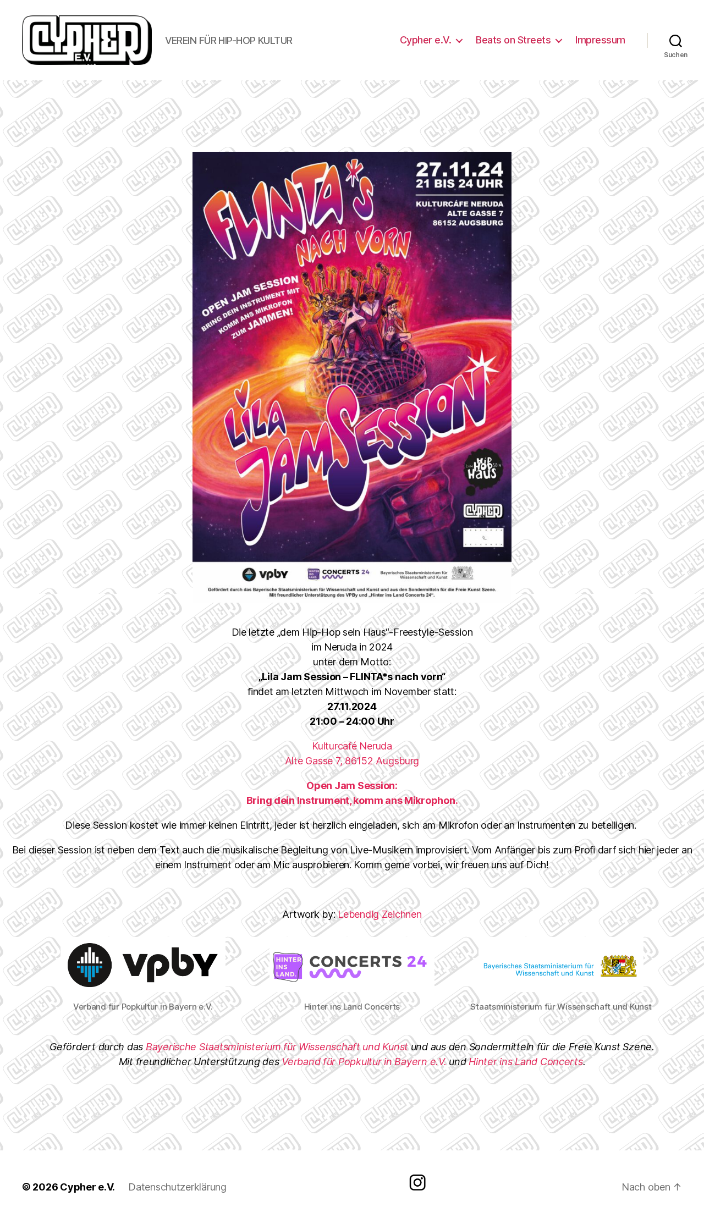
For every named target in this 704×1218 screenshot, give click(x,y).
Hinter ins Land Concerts (526, 1061)
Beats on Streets (513, 40)
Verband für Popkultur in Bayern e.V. (364, 1061)
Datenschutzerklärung (177, 1187)
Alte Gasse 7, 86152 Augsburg (352, 761)
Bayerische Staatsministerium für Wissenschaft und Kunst (277, 1046)
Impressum (600, 40)
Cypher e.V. (426, 40)
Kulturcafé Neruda (352, 746)
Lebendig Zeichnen (379, 914)
